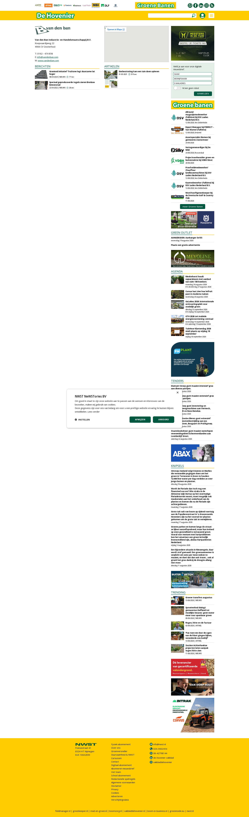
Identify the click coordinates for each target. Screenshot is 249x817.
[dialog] (124, 408)
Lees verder (93, 411)
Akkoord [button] (163, 419)
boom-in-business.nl (157, 810)
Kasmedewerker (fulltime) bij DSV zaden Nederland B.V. (199, 184)
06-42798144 (160, 753)
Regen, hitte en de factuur (198, 622)
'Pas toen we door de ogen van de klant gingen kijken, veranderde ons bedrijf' (198, 635)
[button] (82, 419)
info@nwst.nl (159, 744)
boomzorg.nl (115, 810)
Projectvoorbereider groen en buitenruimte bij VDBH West (199, 158)
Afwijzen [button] (140, 419)
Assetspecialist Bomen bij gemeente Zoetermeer (198, 138)
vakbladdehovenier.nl (134, 810)
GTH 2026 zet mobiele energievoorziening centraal (199, 317)
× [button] (177, 392)
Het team (116, 772)
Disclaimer (116, 785)
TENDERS (177, 381)
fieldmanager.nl (62, 810)
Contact (115, 761)
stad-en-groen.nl (98, 810)
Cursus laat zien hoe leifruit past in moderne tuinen (198, 292)
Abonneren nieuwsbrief (122, 768)
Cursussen (116, 758)
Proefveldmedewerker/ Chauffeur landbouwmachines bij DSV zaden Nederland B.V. (198, 171)
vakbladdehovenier (162, 762)
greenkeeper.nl (80, 810)
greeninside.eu (177, 810)
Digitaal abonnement (121, 765)
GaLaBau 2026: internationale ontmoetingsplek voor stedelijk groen (199, 304)
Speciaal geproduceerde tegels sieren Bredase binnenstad (72, 83)
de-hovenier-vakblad (163, 757)
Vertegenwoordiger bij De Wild (198, 148)
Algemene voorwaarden (123, 782)
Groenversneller (119, 751)
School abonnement (121, 775)
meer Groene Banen (193, 206)
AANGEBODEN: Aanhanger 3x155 (186, 237)
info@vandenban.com (47, 57)
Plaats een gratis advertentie (185, 245)
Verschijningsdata (120, 799)
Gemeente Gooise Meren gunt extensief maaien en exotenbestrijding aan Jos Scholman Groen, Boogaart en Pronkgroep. (192, 421)
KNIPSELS (177, 466)
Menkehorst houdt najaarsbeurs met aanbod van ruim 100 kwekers (198, 279)
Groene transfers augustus (198, 597)
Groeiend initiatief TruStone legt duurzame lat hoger (72, 72)
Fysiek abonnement (121, 744)
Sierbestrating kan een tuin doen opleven (139, 71)
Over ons (115, 747)
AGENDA (177, 271)
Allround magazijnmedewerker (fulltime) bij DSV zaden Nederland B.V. (196, 116)
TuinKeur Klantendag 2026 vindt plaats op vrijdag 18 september (198, 331)
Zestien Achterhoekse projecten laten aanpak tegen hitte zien (196, 648)
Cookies (115, 792)
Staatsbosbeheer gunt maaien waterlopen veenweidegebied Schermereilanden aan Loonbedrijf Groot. (192, 433)
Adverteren (117, 796)
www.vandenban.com (48, 60)
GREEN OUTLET (181, 233)
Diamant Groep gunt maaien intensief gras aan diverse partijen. (192, 387)
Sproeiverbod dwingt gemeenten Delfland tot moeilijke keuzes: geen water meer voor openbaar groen (199, 611)
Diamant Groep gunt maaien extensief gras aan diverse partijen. (192, 397)
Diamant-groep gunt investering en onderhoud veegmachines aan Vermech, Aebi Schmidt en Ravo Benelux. (191, 408)
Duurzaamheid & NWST (122, 754)
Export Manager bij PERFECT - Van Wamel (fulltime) (199, 128)
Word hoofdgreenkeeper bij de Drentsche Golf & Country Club (199, 195)
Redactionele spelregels (123, 778)
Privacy (114, 789)
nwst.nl (190, 810)
